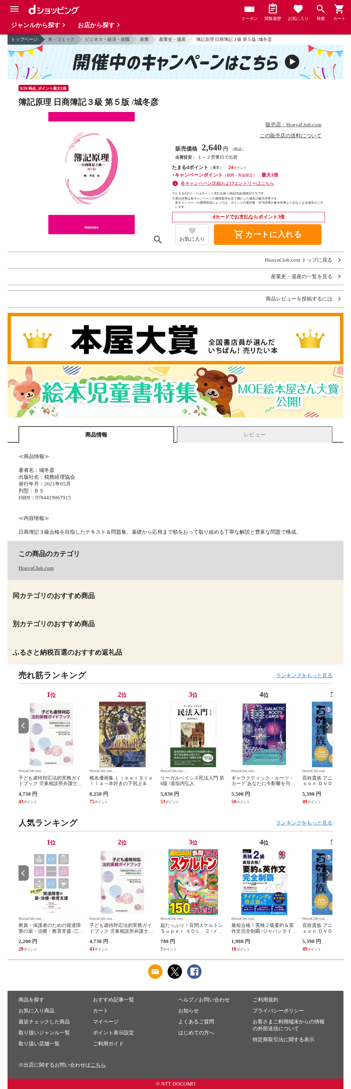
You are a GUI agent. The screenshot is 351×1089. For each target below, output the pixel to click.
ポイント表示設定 (113, 1032)
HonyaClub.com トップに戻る (298, 260)
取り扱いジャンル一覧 (44, 1032)
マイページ (106, 1021)
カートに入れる (267, 234)
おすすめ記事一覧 (113, 999)
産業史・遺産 (172, 39)
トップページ (24, 39)
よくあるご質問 (196, 1021)
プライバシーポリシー (278, 1010)
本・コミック (61, 39)
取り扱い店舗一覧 (39, 1043)
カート (100, 1010)
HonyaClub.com (36, 568)
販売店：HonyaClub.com (294, 124)
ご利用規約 (265, 999)
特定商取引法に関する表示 (283, 1039)
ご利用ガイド (108, 1043)
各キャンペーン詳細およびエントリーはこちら (227, 183)
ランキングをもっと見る (304, 675)
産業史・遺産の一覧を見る (301, 276)
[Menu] (14, 9)
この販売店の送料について (291, 135)
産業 (144, 39)
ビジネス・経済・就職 (107, 39)
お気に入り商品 (37, 1010)
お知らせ (188, 1010)
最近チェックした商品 (44, 1021)
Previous (24, 725)
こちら (98, 1065)
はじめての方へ (196, 1032)
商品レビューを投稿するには (299, 299)
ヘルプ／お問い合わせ (204, 999)
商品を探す (31, 999)
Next (327, 725)
